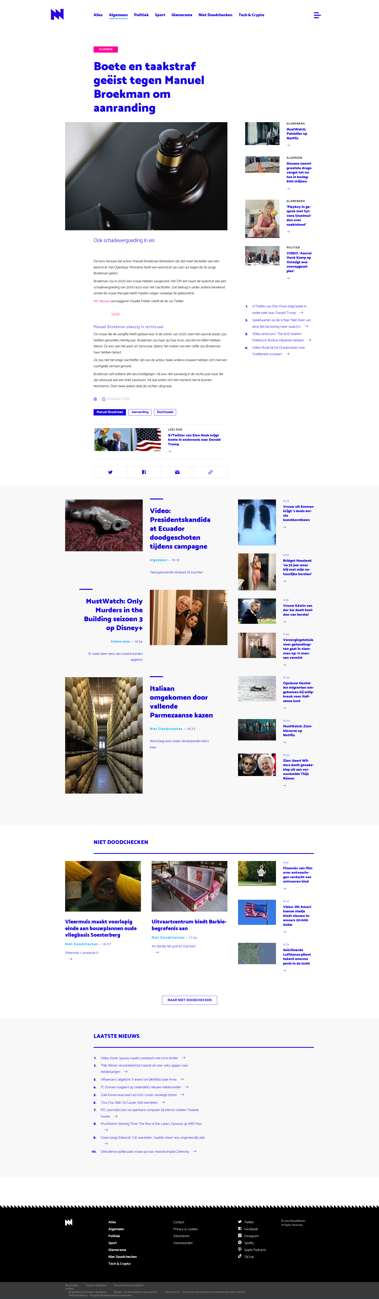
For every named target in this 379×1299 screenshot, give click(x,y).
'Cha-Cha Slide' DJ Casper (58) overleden (129, 1103)
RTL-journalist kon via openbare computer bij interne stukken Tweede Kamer (150, 1113)
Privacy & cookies (185, 1229)
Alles (98, 15)
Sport (160, 15)
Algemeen (118, 15)
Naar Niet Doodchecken (190, 1000)
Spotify (248, 1243)
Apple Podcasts (254, 1250)
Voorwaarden (183, 1243)
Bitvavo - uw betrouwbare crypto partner (135, 1292)
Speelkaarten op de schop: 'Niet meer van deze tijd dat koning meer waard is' (281, 323)
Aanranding (140, 412)
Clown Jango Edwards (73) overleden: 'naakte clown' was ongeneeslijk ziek (153, 1138)
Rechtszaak (165, 412)
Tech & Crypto (251, 15)
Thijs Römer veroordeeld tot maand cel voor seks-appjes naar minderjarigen (144, 1069)
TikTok (248, 1257)
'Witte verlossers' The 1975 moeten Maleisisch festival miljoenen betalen (278, 337)
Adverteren (181, 1236)
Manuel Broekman (110, 412)
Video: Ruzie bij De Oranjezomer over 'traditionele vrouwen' (278, 351)
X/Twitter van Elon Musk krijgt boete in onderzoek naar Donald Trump (279, 309)
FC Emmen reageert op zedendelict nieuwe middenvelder (141, 1087)
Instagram (251, 1236)
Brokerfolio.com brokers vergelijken (88, 1292)
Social (115, 314)
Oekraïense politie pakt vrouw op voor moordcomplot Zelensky (145, 1152)
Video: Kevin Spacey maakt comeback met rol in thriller (139, 1058)
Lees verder (161, 441)
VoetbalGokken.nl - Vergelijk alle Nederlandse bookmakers (100, 1295)
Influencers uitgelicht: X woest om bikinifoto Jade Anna (138, 1080)
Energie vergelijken (96, 1285)
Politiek (141, 15)
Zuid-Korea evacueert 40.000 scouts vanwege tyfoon (139, 1095)
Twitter (248, 1222)
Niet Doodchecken (215, 15)
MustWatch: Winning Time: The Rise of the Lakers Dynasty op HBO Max (151, 1124)
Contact (178, 1222)
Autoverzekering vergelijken (129, 1285)
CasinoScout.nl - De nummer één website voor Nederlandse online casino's (205, 1292)
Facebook (250, 1229)
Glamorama (182, 15)
